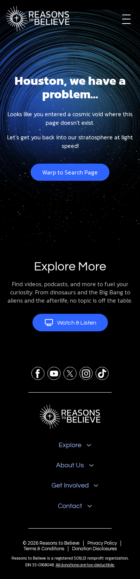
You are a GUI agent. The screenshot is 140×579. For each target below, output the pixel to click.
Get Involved (70, 485)
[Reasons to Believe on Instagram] (86, 373)
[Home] (70, 417)
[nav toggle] (126, 19)
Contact (70, 506)
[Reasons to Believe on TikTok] (102, 373)
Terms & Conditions (44, 548)
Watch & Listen (76, 323)
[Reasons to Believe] (37, 18)
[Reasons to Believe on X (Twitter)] (70, 373)
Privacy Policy (102, 543)
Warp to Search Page (70, 172)
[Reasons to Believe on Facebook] (37, 373)
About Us (70, 465)
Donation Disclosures (94, 548)
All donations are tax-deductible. (85, 565)
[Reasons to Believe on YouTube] (53, 373)
